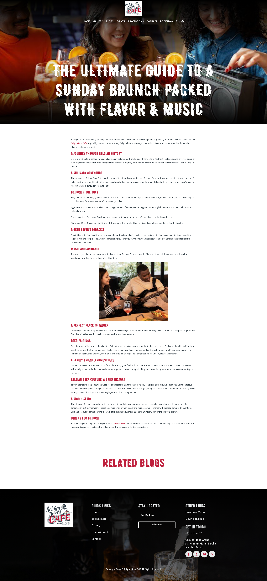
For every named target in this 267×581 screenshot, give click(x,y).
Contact (152, 21)
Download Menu (195, 512)
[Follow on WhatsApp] (212, 554)
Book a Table (99, 518)
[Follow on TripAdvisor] (204, 554)
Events (121, 21)
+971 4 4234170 (193, 533)
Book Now (166, 21)
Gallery (98, 21)
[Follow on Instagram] (196, 554)
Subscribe (157, 524)
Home (86, 21)
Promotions (136, 21)
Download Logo (194, 518)
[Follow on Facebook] (188, 554)
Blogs (109, 21)
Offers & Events (100, 532)
